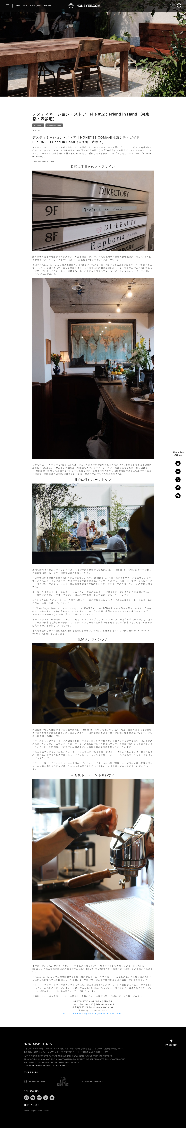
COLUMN (35, 5)
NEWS (48, 5)
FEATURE (21, 5)
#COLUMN (38, 125)
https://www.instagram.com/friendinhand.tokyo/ (93, 1013)
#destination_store (54, 125)
